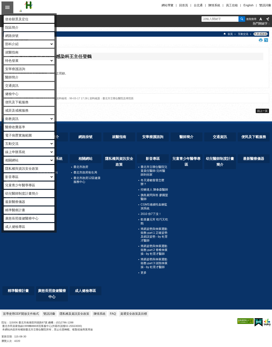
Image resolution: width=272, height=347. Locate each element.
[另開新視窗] (245, 321)
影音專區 (153, 158)
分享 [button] (268, 19)
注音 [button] (266, 40)
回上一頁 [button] (262, 110)
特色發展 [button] (12, 61)
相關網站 (85, 158)
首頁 (230, 33)
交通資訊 (12, 85)
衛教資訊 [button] (12, 119)
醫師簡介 (12, 77)
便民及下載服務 (16, 102)
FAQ (113, 313)
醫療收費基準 (15, 127)
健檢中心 (12, 94)
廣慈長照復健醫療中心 (21, 218)
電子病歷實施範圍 (18, 135)
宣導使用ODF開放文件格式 (21, 313)
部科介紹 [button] (12, 44)
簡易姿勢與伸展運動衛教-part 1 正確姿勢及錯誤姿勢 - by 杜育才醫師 (154, 234)
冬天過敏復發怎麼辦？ (152, 182)
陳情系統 (214, 5)
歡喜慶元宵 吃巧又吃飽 (154, 221)
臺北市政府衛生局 (85, 172)
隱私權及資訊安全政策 (74, 313)
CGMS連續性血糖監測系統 (154, 206)
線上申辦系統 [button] (15, 152)
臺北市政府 (80, 166)
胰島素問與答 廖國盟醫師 (154, 197)
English (248, 5)
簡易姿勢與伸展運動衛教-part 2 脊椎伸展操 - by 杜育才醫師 (154, 249)
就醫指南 (12, 52)
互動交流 (243, 33)
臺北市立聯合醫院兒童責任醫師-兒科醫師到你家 (154, 170)
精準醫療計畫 (15, 210)
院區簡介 (12, 27)
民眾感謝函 (260, 33)
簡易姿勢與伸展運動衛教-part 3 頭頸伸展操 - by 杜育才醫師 (154, 263)
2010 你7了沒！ (151, 213)
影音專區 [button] (12, 177)
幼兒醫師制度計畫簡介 (21, 193)
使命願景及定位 (16, 19)
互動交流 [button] (12, 144)
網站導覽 (167, 5)
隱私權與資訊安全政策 (21, 168)
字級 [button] (260, 19)
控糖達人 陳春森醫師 (154, 189)
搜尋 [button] (242, 19)
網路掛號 (12, 36)
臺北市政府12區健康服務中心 (86, 179)
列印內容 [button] (260, 40)
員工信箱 (232, 5)
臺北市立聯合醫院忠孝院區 (52, 7)
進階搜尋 (251, 19)
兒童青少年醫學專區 (20, 185)
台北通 (198, 5)
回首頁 (183, 5)
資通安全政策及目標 (133, 313)
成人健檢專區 (15, 227)
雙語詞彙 (265, 5)
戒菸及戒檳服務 (16, 110)
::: (1, 124)
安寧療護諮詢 (15, 69)
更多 (144, 272)
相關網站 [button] (12, 160)
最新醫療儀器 (15, 202)
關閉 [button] (7, 7)
